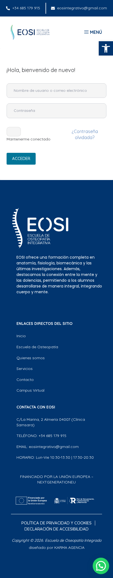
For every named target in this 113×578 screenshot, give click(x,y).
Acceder (21, 158)
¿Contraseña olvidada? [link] (85, 134)
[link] (106, 48)
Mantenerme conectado (28, 139)
